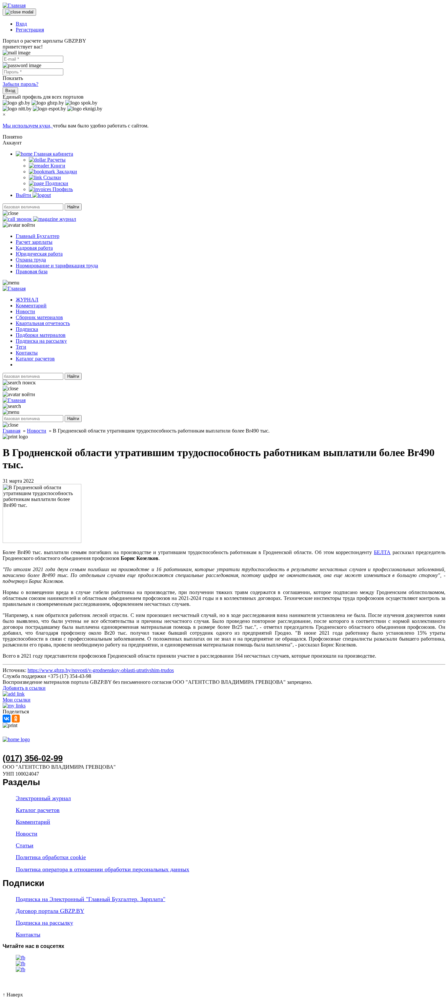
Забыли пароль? (20, 84)
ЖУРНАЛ (27, 299)
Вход (21, 24)
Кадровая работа (34, 248)
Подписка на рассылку (41, 341)
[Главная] (14, 5)
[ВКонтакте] (6, 719)
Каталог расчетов (35, 358)
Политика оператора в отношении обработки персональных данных (102, 869)
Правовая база (32, 271)
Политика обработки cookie (51, 857)
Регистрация (30, 29)
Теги (21, 347)
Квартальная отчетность (43, 323)
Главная (11, 431)
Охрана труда (31, 259)
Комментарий (31, 305)
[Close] (19, 12)
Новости (25, 311)
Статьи (24, 845)
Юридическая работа (39, 254)
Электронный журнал (43, 798)
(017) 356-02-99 (33, 758)
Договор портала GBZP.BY (50, 911)
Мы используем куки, (28, 125)
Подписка (27, 329)
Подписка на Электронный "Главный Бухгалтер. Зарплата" (90, 899)
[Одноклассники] (16, 719)
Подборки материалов (41, 335)
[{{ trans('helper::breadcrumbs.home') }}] (16, 739)
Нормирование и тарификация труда (57, 265)
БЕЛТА (382, 552)
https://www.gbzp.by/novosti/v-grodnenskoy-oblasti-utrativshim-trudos (101, 670)
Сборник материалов (39, 317)
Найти (73, 206)
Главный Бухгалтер (37, 236)
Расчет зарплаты (34, 242)
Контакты (27, 353)
